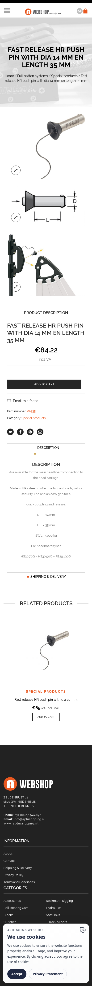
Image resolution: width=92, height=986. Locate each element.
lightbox (16, 170)
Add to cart (44, 384)
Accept (16, 974)
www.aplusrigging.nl (21, 823)
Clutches (10, 922)
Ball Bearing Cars (16, 908)
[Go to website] (83, 930)
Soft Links (53, 915)
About (8, 853)
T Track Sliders (56, 922)
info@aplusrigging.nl (29, 819)
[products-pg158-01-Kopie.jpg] (46, 146)
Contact (9, 861)
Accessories (12, 901)
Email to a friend (25, 401)
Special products (64, 76)
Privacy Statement (48, 974)
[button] (46, 717)
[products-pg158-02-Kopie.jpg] (46, 264)
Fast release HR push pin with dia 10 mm (46, 699)
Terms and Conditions (19, 882)
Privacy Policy (13, 875)
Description (48, 448)
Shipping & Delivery (48, 576)
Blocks (8, 915)
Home (9, 76)
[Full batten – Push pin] (46, 206)
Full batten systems (32, 76)
